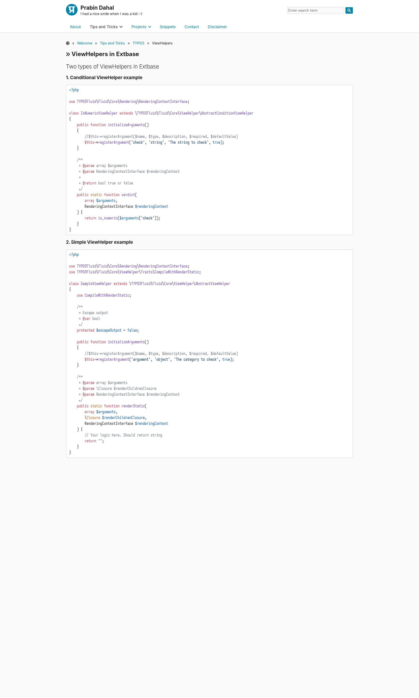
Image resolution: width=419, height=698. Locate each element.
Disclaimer (217, 26)
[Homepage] (72, 10)
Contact (192, 26)
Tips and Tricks (104, 26)
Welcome (84, 43)
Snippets (168, 26)
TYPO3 (138, 43)
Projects (138, 26)
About (75, 26)
